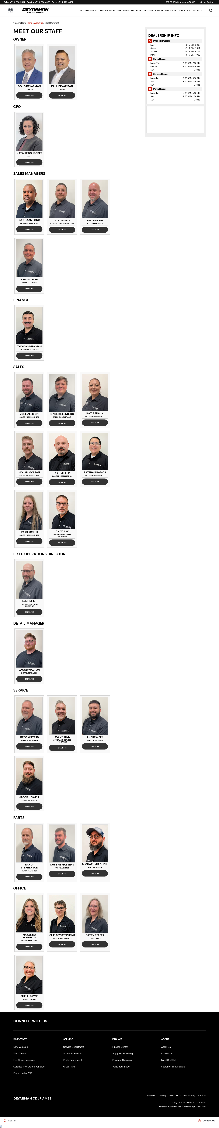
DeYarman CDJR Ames (196, 1102)
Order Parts (69, 1066)
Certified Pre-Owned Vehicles (29, 1066)
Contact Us (167, 1053)
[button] (211, 11)
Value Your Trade (121, 1066)
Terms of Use (175, 1096)
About (196, 10)
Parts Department (72, 1060)
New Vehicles (87, 10)
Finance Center (120, 1047)
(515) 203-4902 (192, 55)
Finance (169, 10)
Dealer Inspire (200, 1107)
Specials (183, 10)
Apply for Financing (122, 1053)
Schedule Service (72, 1053)
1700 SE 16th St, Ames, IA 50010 (179, 2)
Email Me (29, 95)
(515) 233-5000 (192, 45)
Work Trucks (19, 1053)
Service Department (73, 1047)
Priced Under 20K (22, 1073)
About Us (38, 23)
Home (29, 23)
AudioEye (202, 1096)
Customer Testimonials (173, 1066)
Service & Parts (151, 10)
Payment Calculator (122, 1060)
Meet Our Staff (169, 1060)
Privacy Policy (189, 1096)
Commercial (105, 10)
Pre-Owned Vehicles (128, 10)
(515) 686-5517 (192, 48)
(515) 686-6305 (192, 51)
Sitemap (163, 1096)
